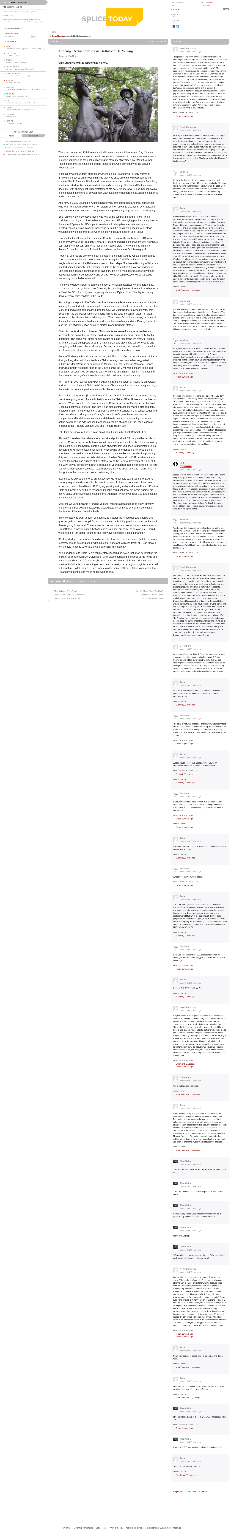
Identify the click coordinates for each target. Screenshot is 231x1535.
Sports (9, 60)
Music (8, 47)
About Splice (175, 15)
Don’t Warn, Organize (14, 55)
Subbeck (184, 172)
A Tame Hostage (57, 36)
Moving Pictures (13, 67)
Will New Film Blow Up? (20, 69)
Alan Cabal (185, 1161)
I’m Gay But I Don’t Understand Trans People (22, 103)
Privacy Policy (116, 1528)
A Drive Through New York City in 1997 (20, 110)
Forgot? (210, 2)
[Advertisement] (215, 25)
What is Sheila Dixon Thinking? (149, 591)
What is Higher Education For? (17, 96)
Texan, (184, 116)
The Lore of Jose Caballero (16, 62)
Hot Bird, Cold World (13, 82)
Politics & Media (13, 74)
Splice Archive (11, 33)
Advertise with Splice (83, 1528)
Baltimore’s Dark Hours (153, 598)
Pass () (207, 2)
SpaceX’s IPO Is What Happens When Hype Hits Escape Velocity (29, 89)
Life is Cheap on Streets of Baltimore (69, 595)
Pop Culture (11, 53)
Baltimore (10, 114)
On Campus (10, 94)
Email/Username (178, 2)
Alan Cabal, (186, 1475)
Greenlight (185, 646)
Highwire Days (11, 116)
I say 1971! (9, 16)
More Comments (15, 28)
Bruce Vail (185, 301)
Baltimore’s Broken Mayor (152, 595)
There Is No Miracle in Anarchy (67, 598)
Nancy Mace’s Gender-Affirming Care (19, 76)
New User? (175, 10)
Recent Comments (14, 7)
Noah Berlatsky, (188, 290)
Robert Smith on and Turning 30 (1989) (25, 49)
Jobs (98, 1528)
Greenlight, (186, 1064)
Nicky (183, 463)
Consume (10, 87)
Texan (183, 208)
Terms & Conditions (134, 1528)
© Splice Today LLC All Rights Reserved (164, 1528)
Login (186, 1491)
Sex (7, 101)
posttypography (19, 2)
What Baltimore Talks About (65, 591)
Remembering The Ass (14, 123)
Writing (9, 80)
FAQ (105, 1528)
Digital (9, 107)
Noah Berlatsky (188, 48)
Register (177, 1491)
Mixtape (9, 121)
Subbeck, (185, 453)
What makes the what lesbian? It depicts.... (21, 12)
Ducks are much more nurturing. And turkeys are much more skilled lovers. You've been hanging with (24, 21)
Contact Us (65, 1528)
